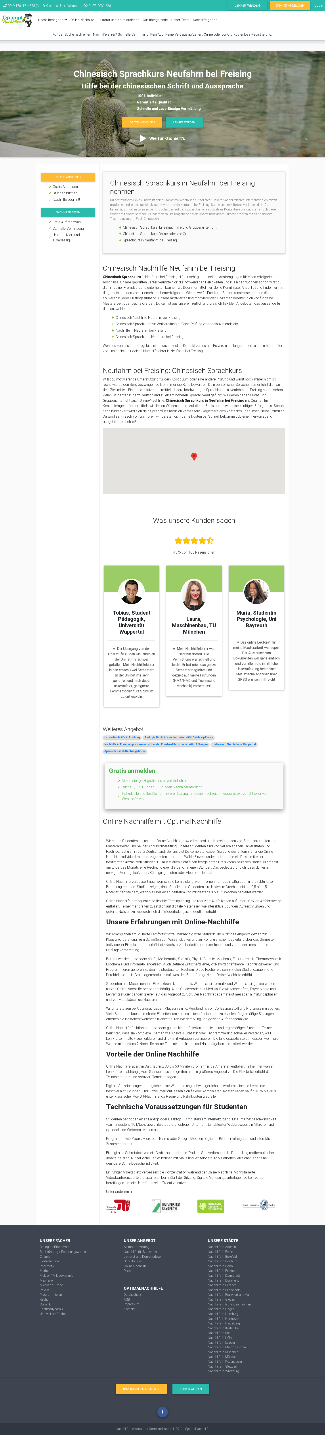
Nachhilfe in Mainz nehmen (227, 1347)
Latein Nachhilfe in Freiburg (122, 737)
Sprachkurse (132, 1261)
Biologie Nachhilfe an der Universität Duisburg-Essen (179, 737)
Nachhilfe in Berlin (220, 1252)
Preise (128, 1271)
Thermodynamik (51, 1309)
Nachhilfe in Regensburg (225, 1362)
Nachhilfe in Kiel (219, 1333)
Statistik (45, 1304)
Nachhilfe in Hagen (221, 1309)
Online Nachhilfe (82, 20)
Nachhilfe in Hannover (223, 1319)
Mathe (44, 1271)
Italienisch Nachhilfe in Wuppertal (234, 744)
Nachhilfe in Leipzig (221, 1343)
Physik (44, 1290)
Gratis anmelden (68, 177)
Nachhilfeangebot (51, 20)
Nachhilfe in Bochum (222, 1261)
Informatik (47, 1266)
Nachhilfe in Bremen (222, 1271)
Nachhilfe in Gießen (221, 1299)
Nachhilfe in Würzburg (223, 1371)
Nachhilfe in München (223, 1352)
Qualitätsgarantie (155, 20)
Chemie (45, 1257)
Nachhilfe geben (205, 20)
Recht (44, 1299)
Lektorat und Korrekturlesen (118, 20)
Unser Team (180, 20)
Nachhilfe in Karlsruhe (223, 1328)
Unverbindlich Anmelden (141, 1389)
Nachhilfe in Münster (222, 1357)
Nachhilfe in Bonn (220, 1266)
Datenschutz (132, 1295)
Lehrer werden (247, 5)
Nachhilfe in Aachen (222, 1247)
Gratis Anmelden (290, 5)
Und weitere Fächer (53, 1314)
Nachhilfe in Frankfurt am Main (229, 1295)
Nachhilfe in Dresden (222, 1285)
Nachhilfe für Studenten (140, 1252)
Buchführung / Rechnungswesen (63, 1252)
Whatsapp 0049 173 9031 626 (89, 6)
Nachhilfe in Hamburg (223, 1314)
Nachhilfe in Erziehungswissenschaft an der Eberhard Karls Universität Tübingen (156, 744)
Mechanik (46, 1280)
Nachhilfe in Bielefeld (222, 1257)
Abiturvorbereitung (136, 1247)
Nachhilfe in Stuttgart (222, 1366)
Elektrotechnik (49, 1261)
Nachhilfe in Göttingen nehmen (229, 1304)
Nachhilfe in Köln (220, 1338)
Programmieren (51, 1295)
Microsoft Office (51, 1285)
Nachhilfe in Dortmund (223, 1280)
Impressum (132, 1304)
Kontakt (129, 1309)
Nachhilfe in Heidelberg (224, 1323)
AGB (127, 1299)
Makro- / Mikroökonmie (56, 1276)
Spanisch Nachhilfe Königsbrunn (124, 751)
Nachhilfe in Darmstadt (224, 1276)
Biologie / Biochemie (54, 1247)
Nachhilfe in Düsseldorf (224, 1290)
